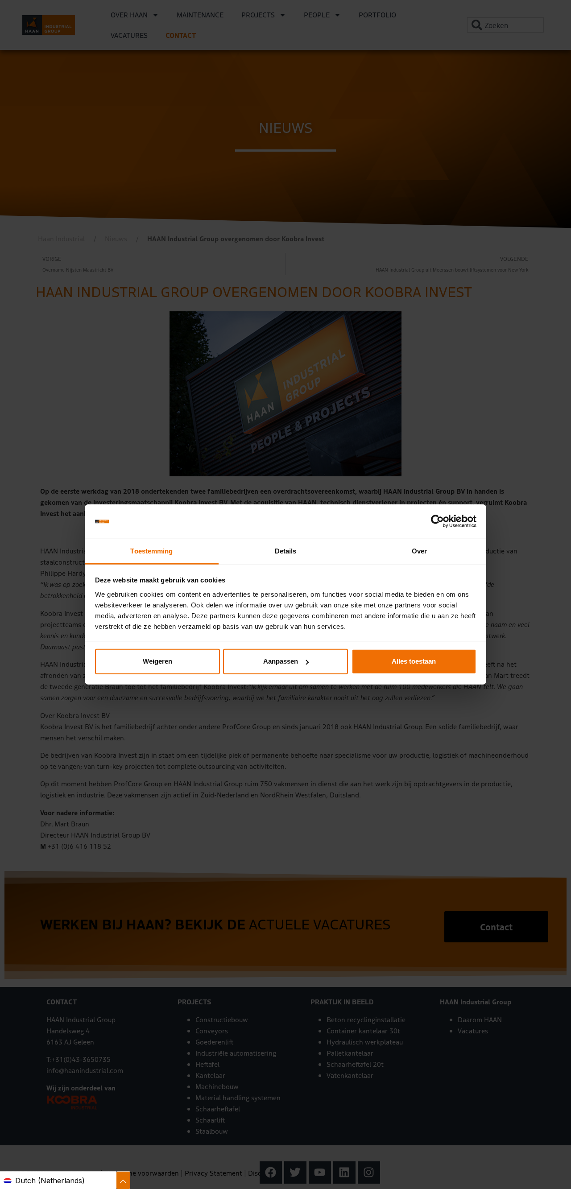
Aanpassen (280, 661)
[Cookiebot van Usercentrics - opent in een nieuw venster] (437, 521)
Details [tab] (286, 551)
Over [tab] (419, 551)
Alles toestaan (414, 661)
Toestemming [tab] (151, 551)
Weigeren (157, 661)
